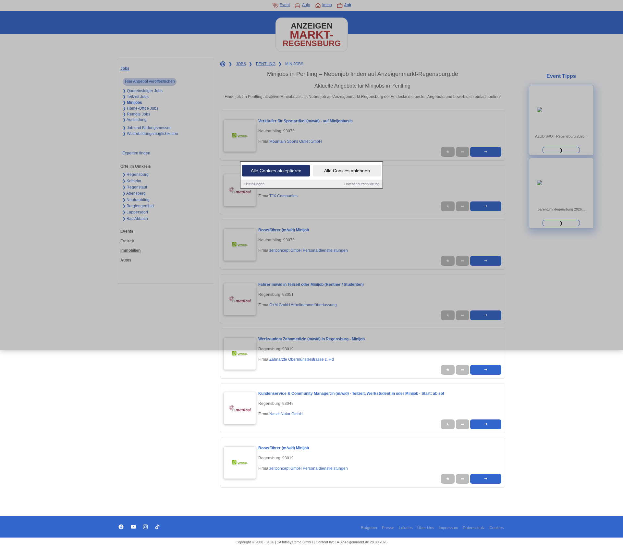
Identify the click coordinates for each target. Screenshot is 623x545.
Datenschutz (474, 528)
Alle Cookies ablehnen (347, 170)
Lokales (406, 528)
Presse (388, 528)
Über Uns (425, 528)
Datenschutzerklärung (361, 184)
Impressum (448, 528)
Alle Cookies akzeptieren (276, 170)
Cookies (496, 528)
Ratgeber (369, 528)
